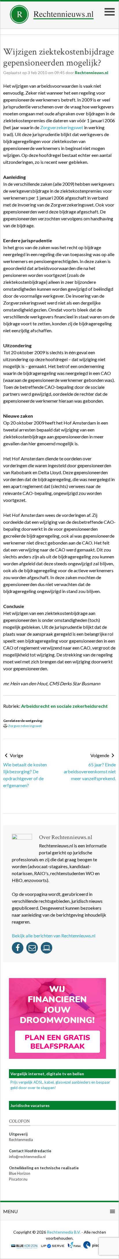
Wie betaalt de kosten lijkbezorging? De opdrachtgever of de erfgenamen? (25, 775)
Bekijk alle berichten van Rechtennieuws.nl (53, 935)
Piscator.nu (18, 1179)
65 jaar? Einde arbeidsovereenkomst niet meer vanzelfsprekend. (90, 771)
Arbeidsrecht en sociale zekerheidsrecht (64, 706)
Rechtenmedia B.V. (64, 1232)
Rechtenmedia (21, 1139)
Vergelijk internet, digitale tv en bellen (47, 1073)
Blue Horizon (19, 1173)
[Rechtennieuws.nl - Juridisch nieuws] (52, 22)
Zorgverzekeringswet (61, 127)
